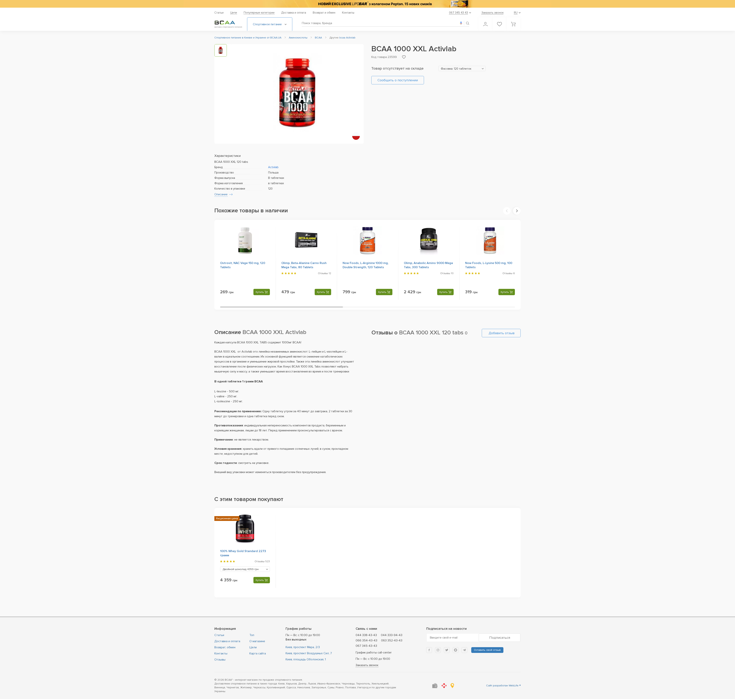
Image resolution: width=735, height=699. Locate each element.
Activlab (273, 167)
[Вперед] (517, 211)
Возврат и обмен (324, 12)
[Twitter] (447, 650)
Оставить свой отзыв (487, 650)
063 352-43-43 (391, 640)
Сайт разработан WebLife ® (503, 685)
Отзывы (219, 660)
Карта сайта (257, 653)
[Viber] (455, 650)
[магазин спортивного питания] (227, 22)
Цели (233, 12)
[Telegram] (464, 650)
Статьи (219, 12)
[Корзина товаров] (513, 24)
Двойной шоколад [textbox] (241, 569)
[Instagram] (438, 650)
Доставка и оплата (293, 12)
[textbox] (462, 68)
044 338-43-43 (366, 635)
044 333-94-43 (391, 635)
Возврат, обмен (224, 647)
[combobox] (462, 68)
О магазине (257, 641)
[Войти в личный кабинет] (485, 24)
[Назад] (507, 211)
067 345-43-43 (366, 646)
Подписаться (499, 637)
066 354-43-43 (366, 640)
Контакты (348, 12)
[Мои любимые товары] (499, 24)
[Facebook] (429, 650)
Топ (251, 635)
